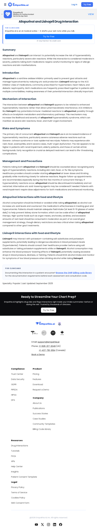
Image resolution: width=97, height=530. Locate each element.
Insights (15, 471)
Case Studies (39, 418)
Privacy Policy (17, 487)
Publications (39, 408)
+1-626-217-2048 (47, 346)
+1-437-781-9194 (47, 350)
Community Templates (44, 423)
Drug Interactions (19, 445)
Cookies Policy (18, 497)
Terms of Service (19, 492)
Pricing (36, 374)
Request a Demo (41, 389)
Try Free (87, 4)
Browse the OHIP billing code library (74, 272)
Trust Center (17, 374)
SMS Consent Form (20, 502)
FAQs (13, 456)
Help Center (17, 466)
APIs (13, 461)
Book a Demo (38, 354)
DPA (13, 400)
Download (38, 384)
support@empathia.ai (48, 341)
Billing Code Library (42, 429)
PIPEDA (14, 389)
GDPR (13, 384)
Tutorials (15, 450)
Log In (74, 4)
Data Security (17, 379)
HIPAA (13, 394)
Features (37, 379)
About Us (37, 403)
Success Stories (40, 413)
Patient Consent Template (24, 476)
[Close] (2, 14)
